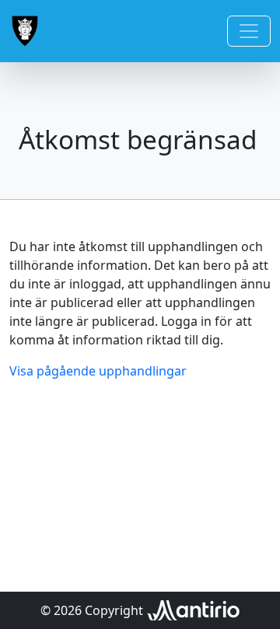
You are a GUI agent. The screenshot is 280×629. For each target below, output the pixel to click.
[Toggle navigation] (249, 31)
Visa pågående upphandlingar (98, 370)
